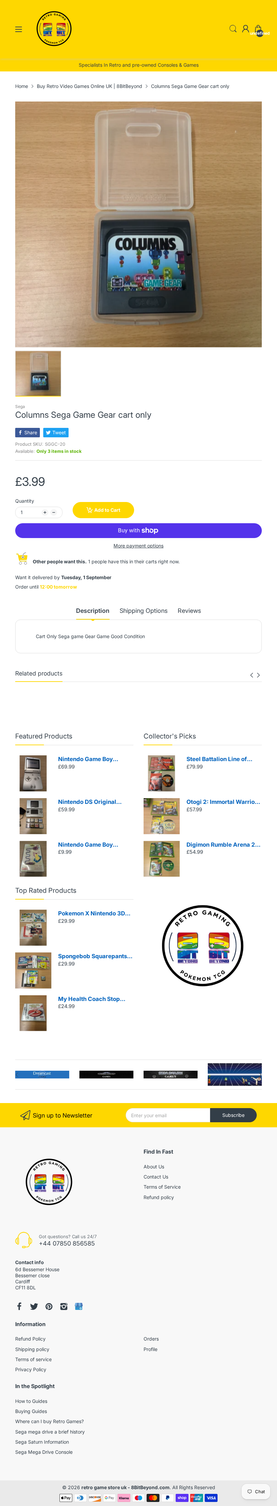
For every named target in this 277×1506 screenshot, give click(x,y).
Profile (150, 1349)
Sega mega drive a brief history (50, 1432)
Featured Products (43, 736)
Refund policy (159, 1197)
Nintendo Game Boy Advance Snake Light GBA (94, 845)
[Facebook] (19, 1307)
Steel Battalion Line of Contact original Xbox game (216, 759)
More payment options (138, 545)
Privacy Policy (30, 1369)
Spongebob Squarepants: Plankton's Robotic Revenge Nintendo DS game (93, 957)
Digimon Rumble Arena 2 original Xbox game (220, 845)
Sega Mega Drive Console (44, 1452)
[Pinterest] (49, 1307)
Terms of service (33, 1359)
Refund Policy (30, 1339)
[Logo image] (42, 1074)
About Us (154, 1166)
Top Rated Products (45, 890)
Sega (20, 406)
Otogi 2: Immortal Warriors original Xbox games (223, 802)
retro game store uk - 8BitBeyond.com (125, 1487)
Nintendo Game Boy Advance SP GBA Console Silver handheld (94, 759)
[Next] (251, 675)
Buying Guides (31, 1411)
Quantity (24, 501)
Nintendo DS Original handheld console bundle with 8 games (93, 802)
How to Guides (31, 1401)
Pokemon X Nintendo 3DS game (93, 914)
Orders (151, 1339)
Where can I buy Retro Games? (49, 1421)
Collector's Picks (170, 736)
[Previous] (258, 675)
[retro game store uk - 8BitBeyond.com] (54, 52)
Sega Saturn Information (42, 1442)
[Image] (203, 946)
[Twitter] (34, 1307)
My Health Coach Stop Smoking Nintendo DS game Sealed (89, 999)
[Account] (245, 29)
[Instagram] (64, 1307)
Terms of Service (162, 1187)
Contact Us (156, 1177)
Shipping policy (32, 1349)
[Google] (79, 1306)
